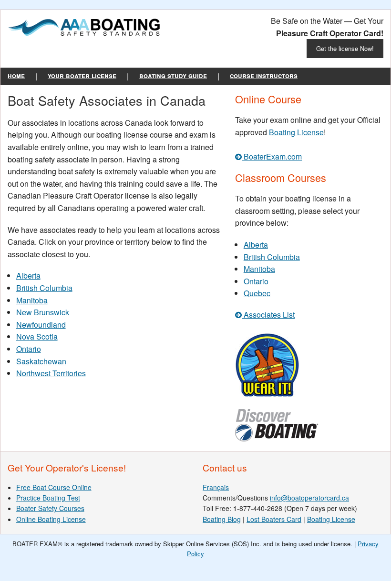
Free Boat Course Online (54, 487)
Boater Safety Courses (50, 508)
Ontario (28, 348)
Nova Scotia (37, 336)
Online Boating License (51, 519)
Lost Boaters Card (274, 519)
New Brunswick (42, 312)
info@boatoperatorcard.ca (309, 497)
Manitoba (32, 300)
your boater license (82, 75)
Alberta (28, 275)
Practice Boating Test (48, 497)
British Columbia (44, 287)
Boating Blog (222, 519)
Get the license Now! (345, 48)
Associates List (268, 314)
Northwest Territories (51, 373)
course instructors (264, 75)
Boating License (296, 132)
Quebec (257, 293)
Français (216, 487)
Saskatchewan (41, 361)
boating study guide (173, 75)
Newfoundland (41, 324)
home (16, 75)
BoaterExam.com (272, 156)
